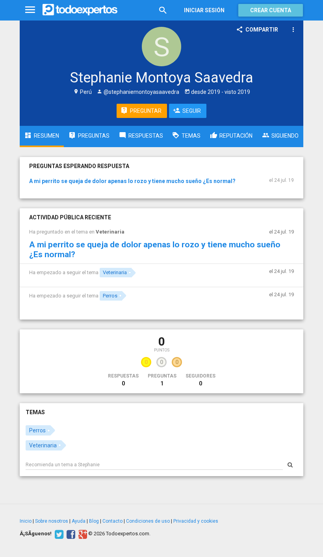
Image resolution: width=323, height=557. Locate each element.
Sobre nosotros (51, 521)
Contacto (112, 521)
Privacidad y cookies (195, 521)
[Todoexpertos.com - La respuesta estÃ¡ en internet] (80, 10)
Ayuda (78, 521)
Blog (94, 521)
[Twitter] (58, 534)
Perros (110, 296)
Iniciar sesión (204, 10)
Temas (35, 412)
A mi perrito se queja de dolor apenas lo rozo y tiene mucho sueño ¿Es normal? (132, 181)
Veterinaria (110, 232)
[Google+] (81, 534)
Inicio (26, 521)
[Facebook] (70, 534)
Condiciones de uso (148, 521)
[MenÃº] (30, 10)
